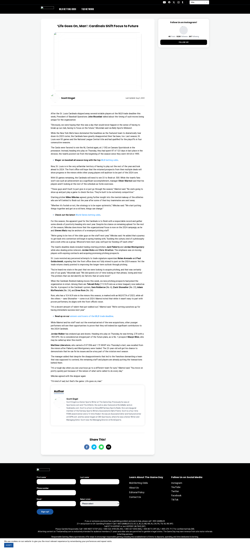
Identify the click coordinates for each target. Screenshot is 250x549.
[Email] (108, 447)
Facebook (176, 495)
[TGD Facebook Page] (169, 2)
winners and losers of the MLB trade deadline (91, 316)
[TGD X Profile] (174, 2)
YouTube (175, 487)
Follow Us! (184, 42)
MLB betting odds (109, 160)
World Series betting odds (88, 215)
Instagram (176, 483)
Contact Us (135, 497)
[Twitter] (94, 447)
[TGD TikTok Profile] (182, 2)
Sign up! (45, 512)
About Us (134, 487)
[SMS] (101, 447)
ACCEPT (9, 545)
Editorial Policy (136, 492)
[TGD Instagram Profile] (178, 2)
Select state (85, 499)
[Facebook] (86, 447)
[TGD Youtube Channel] (164, 2)
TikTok (174, 499)
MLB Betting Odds (67, 9)
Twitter (175, 491)
